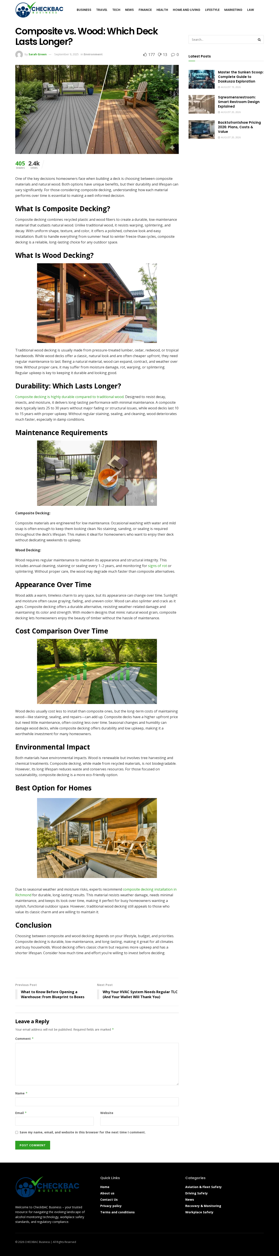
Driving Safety (196, 1193)
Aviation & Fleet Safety (203, 1187)
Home (104, 1187)
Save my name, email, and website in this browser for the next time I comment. (83, 1132)
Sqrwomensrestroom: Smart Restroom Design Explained (239, 102)
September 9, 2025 (66, 54)
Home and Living (186, 10)
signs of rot (157, 565)
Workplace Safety (199, 1212)
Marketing (233, 10)
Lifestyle (212, 10)
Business (84, 10)
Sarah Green (38, 54)
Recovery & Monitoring (203, 1206)
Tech (116, 10)
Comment (24, 1039)
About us (107, 1193)
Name (21, 1093)
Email (21, 1113)
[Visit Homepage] (39, 9)
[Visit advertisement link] (97, 969)
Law (250, 10)
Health (162, 10)
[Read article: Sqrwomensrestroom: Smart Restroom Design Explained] (202, 104)
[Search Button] (262, 9)
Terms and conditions (117, 1212)
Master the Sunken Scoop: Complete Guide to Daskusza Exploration (241, 77)
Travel (101, 10)
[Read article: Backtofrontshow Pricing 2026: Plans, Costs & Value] (202, 129)
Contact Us (109, 1199)
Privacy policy (111, 1206)
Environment (93, 54)
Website (106, 1113)
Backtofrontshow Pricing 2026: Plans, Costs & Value (239, 127)
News (129, 10)
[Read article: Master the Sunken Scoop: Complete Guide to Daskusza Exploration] (202, 79)
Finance (145, 10)
